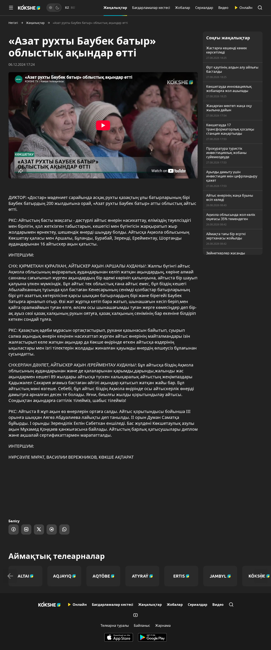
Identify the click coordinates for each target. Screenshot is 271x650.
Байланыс (142, 625)
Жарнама (163, 625)
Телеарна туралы (115, 625)
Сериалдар (204, 7)
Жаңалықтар (115, 7)
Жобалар (182, 7)
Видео (223, 7)
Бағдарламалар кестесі (151, 7)
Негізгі (13, 23)
